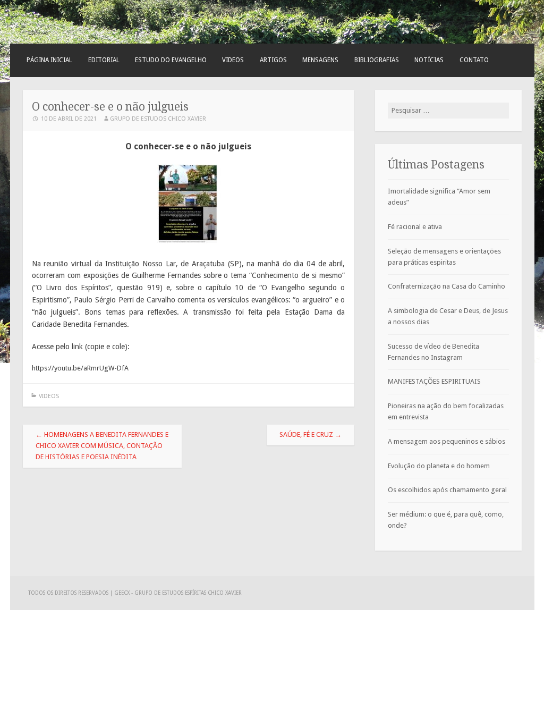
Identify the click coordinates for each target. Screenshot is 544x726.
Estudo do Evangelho (171, 60)
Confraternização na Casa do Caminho (446, 286)
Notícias (429, 60)
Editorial (104, 60)
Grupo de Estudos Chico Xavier (158, 118)
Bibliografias (376, 60)
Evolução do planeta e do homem (439, 466)
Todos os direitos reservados (69, 593)
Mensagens (320, 60)
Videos (233, 60)
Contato (474, 60)
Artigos (273, 60)
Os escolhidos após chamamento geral (447, 490)
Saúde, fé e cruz (310, 434)
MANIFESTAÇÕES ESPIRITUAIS (434, 381)
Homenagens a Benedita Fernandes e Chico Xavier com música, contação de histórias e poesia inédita (102, 445)
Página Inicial (49, 60)
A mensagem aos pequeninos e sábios (446, 441)
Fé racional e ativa (415, 227)
